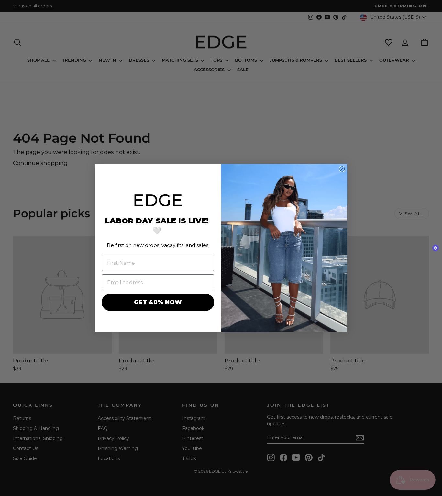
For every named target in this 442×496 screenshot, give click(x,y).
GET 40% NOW (158, 302)
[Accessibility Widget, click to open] (435, 248)
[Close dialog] (342, 169)
